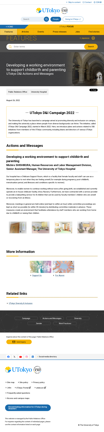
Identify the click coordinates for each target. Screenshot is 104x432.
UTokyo (66, 26)
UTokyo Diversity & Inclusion (20, 303)
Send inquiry (21, 342)
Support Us (37, 275)
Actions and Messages (52, 318)
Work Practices (65, 323)
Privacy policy (39, 382)
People (56, 19)
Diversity (77, 318)
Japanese (85, 38)
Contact (88, 2)
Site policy (24, 382)
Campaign (26, 318)
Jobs (9, 388)
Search (91, 46)
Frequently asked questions (18, 393)
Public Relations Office (17, 92)
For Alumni (59, 275)
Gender (39, 323)
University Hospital (39, 92)
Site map (10, 382)
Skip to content (74, 2)
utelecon (39, 388)
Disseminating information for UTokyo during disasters (27, 408)
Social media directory (48, 357)
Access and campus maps (18, 398)
